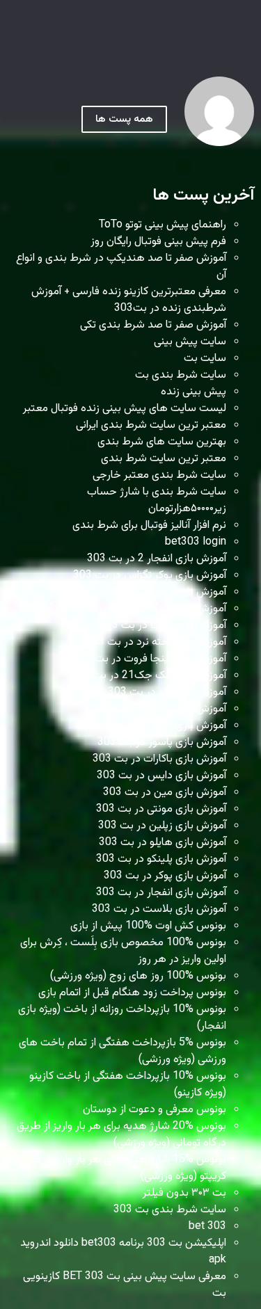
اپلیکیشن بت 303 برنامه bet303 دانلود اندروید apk (123, 1252)
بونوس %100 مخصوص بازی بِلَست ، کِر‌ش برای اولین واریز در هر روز (123, 951)
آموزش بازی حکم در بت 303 (164, 725)
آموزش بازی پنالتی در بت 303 (161, 709)
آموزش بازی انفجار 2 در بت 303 (156, 559)
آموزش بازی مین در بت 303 (164, 792)
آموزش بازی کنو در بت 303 (167, 692)
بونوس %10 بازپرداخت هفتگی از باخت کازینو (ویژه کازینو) (127, 1085)
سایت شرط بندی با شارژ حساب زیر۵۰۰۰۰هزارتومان (156, 500)
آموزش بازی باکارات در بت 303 (159, 759)
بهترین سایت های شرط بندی (161, 442)
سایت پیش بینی (190, 342)
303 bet (207, 1226)
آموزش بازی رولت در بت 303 (163, 625)
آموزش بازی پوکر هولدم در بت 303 (149, 592)
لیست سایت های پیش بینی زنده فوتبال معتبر (124, 408)
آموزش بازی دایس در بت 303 (161, 776)
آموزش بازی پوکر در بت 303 (165, 876)
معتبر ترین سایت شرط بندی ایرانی (151, 425)
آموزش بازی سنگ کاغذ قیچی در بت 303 (137, 609)
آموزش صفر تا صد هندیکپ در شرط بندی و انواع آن (121, 267)
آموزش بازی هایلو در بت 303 (162, 842)
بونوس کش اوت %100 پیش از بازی (148, 926)
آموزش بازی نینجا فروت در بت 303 (149, 659)
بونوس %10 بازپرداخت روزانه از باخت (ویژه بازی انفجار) (122, 1018)
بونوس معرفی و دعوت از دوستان (154, 1109)
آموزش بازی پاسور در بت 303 (161, 742)
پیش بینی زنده (193, 392)
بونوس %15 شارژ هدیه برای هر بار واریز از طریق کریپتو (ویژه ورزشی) (121, 1168)
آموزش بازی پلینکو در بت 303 (161, 859)
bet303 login (195, 542)
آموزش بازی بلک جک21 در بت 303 (148, 675)
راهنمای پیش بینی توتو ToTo (162, 225)
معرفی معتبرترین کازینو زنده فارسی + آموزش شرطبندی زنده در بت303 (128, 300)
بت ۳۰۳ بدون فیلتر (184, 1193)
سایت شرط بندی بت (180, 375)
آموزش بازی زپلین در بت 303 (162, 826)
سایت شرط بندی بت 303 (169, 1210)
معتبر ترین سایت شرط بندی (163, 458)
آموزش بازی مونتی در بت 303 (161, 809)
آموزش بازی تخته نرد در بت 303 (156, 642)
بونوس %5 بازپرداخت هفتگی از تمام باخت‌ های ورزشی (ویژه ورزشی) (122, 1051)
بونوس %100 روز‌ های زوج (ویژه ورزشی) (138, 976)
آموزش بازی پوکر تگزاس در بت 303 (149, 575)
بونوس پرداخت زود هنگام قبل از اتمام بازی (132, 993)
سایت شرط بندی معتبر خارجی (159, 475)
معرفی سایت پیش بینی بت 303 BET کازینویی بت (124, 1285)
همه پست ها (124, 119)
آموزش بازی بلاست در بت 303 (159, 909)
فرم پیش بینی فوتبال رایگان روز (158, 241)
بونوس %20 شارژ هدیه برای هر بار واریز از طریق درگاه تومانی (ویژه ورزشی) (121, 1135)
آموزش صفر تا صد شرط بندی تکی (153, 325)
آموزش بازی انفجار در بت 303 (161, 892)
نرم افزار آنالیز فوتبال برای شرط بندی (149, 525)
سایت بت (205, 358)
